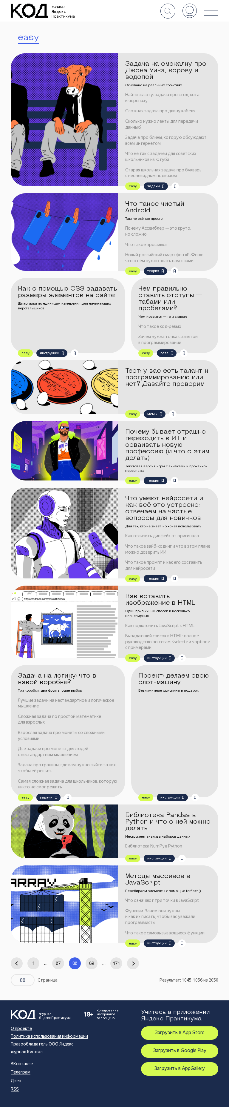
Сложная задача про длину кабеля (160, 110)
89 (91, 963)
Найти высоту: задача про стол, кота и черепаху (162, 97)
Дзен (16, 1080)
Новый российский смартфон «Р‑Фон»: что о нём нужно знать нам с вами (164, 257)
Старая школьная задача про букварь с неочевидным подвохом (163, 173)
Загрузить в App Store (179, 1032)
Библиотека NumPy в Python (153, 846)
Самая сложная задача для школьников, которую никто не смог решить (67, 784)
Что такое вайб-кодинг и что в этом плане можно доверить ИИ (167, 549)
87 (58, 963)
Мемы (152, 414)
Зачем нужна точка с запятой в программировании (168, 339)
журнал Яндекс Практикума (63, 11)
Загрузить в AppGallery (179, 1068)
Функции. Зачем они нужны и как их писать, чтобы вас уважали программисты (160, 916)
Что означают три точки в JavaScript (162, 900)
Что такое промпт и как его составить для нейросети (163, 565)
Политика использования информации (49, 1036)
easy (133, 186)
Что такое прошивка (146, 244)
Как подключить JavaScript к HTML (160, 625)
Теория (153, 271)
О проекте (21, 1028)
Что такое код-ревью (159, 326)
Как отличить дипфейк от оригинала (162, 535)
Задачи (153, 186)
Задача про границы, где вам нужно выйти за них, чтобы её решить (67, 767)
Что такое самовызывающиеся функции (165, 933)
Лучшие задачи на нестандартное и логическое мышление (66, 703)
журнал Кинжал (27, 1051)
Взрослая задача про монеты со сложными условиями (61, 735)
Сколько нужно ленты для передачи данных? (161, 124)
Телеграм (20, 1072)
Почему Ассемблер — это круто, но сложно (158, 231)
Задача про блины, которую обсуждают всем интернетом (166, 140)
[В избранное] (175, 186)
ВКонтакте (22, 1063)
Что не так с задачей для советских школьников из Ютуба (160, 156)
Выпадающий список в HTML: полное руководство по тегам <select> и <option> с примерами (167, 641)
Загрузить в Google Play (179, 1050)
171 (116, 963)
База (164, 353)
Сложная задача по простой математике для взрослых (59, 719)
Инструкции (49, 353)
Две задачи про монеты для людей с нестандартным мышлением (53, 751)
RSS (15, 1089)
